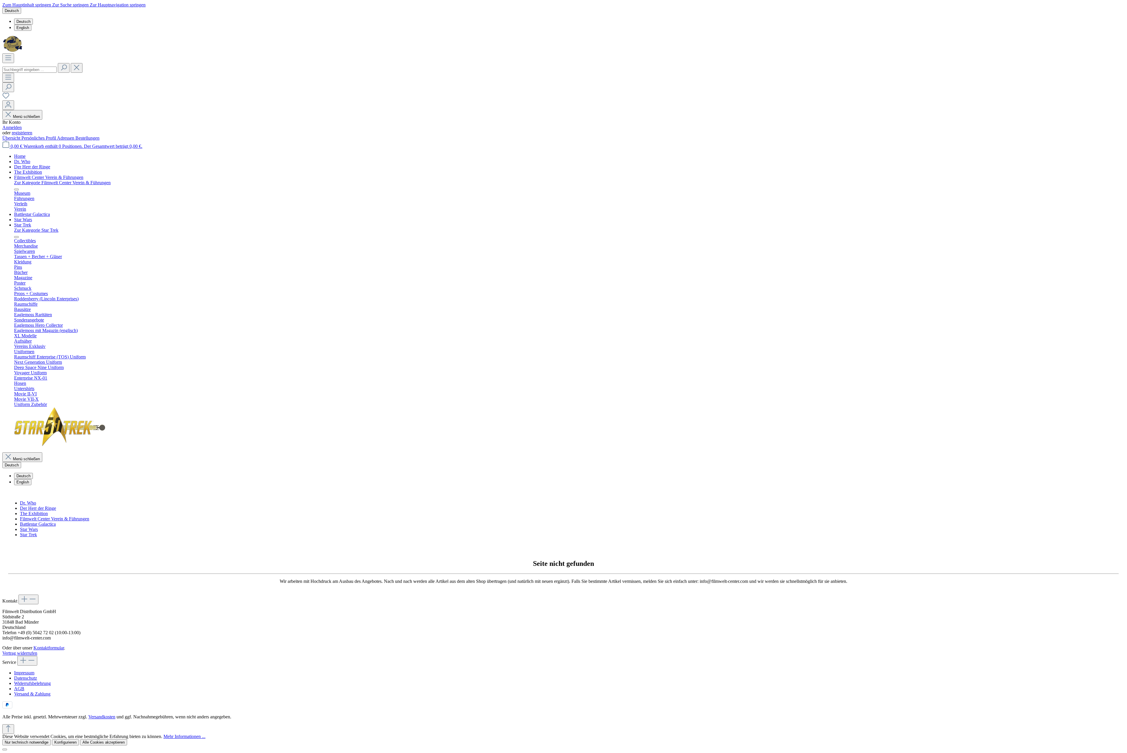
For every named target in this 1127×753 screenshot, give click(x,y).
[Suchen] (64, 68)
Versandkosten (101, 716)
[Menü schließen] (16, 189)
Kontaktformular (48, 647)
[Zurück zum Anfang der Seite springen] (8, 729)
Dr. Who (28, 502)
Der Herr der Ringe (38, 508)
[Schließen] (4, 749)
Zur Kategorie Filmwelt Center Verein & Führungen (62, 182)
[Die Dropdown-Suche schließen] (76, 68)
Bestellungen (87, 138)
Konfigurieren (65, 742)
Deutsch (23, 21)
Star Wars (29, 529)
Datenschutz (25, 678)
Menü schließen (26, 116)
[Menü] (8, 58)
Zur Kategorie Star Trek (36, 230)
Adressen (66, 138)
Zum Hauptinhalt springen (27, 4)
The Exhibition (34, 513)
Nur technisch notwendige (26, 742)
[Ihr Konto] (8, 105)
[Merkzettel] (5, 97)
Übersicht (11, 138)
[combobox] (29, 70)
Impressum (24, 672)
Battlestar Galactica (38, 524)
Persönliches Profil (39, 138)
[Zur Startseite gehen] (13, 50)
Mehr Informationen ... (184, 736)
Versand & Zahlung (32, 693)
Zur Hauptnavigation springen (118, 4)
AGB (19, 688)
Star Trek (28, 534)
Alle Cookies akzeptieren (103, 742)
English (22, 28)
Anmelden (12, 127)
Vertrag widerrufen (19, 653)
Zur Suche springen (71, 4)
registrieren (22, 132)
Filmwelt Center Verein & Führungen (54, 518)
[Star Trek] (59, 444)
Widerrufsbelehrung (32, 683)
